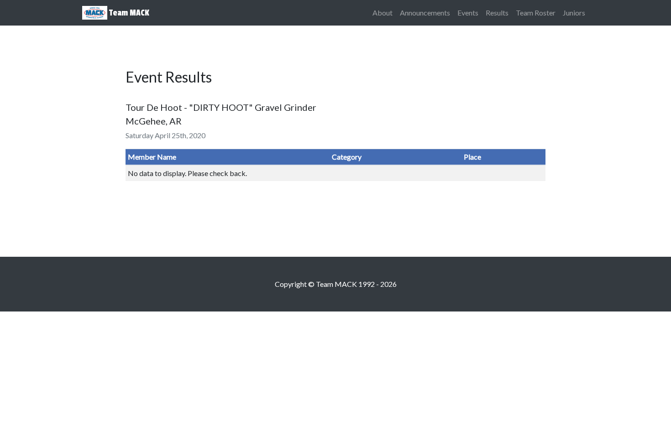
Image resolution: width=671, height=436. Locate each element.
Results (497, 12)
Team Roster (536, 12)
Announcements (425, 12)
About (382, 12)
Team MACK (128, 13)
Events (467, 12)
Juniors (574, 12)
